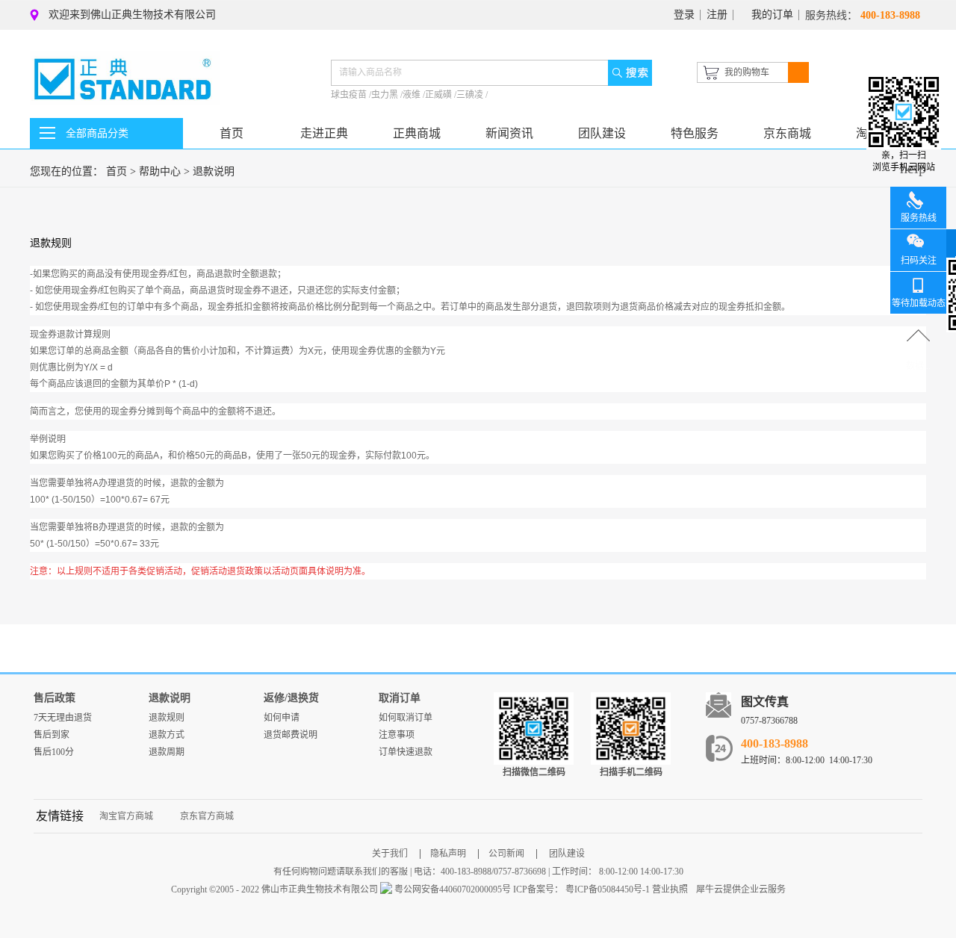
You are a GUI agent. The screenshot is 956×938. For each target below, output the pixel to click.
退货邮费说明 (290, 735)
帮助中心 (160, 171)
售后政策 (54, 698)
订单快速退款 (405, 752)
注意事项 (397, 735)
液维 (413, 95)
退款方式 (166, 735)
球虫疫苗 (350, 95)
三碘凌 (470, 95)
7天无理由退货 (63, 717)
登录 (684, 14)
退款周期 (166, 752)
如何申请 (281, 717)
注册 (717, 14)
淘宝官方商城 (126, 816)
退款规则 (166, 717)
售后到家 (51, 735)
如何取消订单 (405, 717)
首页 (231, 133)
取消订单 (399, 698)
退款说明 (214, 171)
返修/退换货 (291, 698)
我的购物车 (746, 72)
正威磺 (439, 95)
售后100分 (54, 752)
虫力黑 (385, 95)
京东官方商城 (207, 816)
